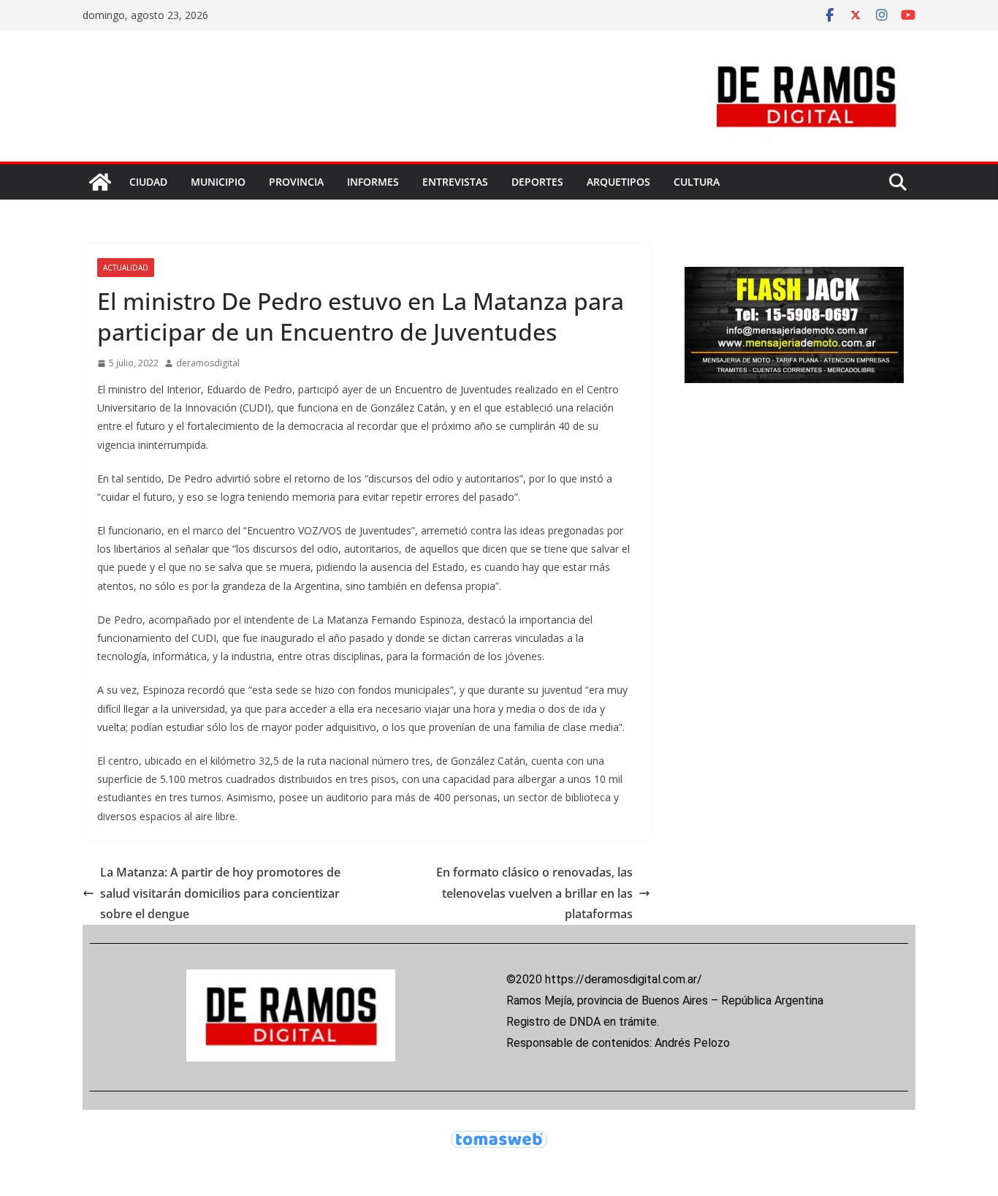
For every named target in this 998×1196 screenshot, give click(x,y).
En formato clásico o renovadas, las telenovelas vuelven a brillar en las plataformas (534, 893)
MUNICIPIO (218, 182)
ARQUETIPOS (618, 182)
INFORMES (373, 182)
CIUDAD (148, 182)
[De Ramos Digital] (100, 182)
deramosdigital (208, 363)
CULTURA (697, 182)
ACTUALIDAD (125, 267)
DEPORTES (537, 182)
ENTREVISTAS (455, 182)
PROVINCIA (296, 182)
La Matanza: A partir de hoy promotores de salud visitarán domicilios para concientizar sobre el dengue (220, 893)
